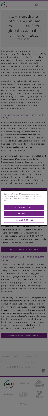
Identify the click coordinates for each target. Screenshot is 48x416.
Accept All (24, 213)
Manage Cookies (24, 220)
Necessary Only (24, 207)
